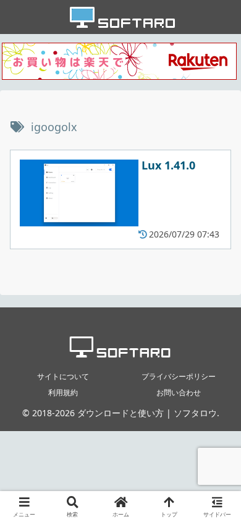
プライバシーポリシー (179, 376)
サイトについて (63, 376)
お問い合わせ (178, 392)
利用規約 (63, 392)
